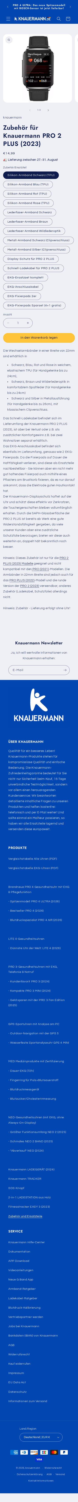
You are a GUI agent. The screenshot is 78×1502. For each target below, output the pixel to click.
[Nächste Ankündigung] (70, 6)
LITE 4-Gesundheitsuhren (26, 938)
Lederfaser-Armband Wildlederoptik (34, 231)
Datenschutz (17, 1392)
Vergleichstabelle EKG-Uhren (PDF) (33, 868)
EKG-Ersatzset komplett (25, 277)
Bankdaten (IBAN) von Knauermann (33, 1335)
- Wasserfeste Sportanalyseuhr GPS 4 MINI (38, 1042)
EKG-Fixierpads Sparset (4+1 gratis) (34, 305)
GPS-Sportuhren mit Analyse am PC (33, 1024)
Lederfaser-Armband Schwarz (29, 212)
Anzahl (7, 314)
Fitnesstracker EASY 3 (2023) (29, 1206)
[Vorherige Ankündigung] (7, 6)
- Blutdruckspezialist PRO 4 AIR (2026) (35, 920)
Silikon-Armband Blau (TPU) (27, 184)
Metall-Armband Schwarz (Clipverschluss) (38, 240)
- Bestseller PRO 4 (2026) (26, 910)
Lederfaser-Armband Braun (27, 221)
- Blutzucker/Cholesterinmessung (32, 1098)
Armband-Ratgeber (22, 1288)
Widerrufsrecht (19, 1354)
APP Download (18, 1261)
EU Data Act (17, 1382)
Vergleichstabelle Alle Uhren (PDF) (32, 858)
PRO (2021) (40, 569)
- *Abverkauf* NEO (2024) (25, 1150)
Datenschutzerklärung (30, 1474)
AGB (11, 1345)
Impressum (16, 1373)
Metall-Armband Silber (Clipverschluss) (36, 249)
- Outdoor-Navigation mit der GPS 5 (33, 1033)
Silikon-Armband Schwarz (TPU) (30, 175)
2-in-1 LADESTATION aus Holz (29, 1197)
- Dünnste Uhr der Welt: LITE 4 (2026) (34, 948)
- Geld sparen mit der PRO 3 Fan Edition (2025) (36, 1003)
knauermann (32, 1468)
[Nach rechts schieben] (48, 110)
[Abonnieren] (64, 670)
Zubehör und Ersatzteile (25, 1216)
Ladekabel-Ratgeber (22, 1298)
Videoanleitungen (20, 1270)
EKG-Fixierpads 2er (22, 296)
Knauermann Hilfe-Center (26, 1242)
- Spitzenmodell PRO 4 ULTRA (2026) (33, 901)
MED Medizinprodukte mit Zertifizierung (36, 1061)
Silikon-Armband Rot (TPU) (27, 193)
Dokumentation (19, 1251)
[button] (8, 18)
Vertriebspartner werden (25, 1317)
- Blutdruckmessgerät (23, 1089)
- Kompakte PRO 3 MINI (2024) (29, 990)
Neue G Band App (20, 1279)
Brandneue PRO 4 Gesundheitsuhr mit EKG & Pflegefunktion (38, 890)
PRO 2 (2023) (29, 585)
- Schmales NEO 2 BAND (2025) (30, 1141)
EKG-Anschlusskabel (23, 286)
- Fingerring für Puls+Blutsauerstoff (33, 1080)
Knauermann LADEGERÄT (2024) (31, 1169)
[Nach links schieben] (30, 110)
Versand (60, 1474)
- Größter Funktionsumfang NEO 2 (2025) (37, 1132)
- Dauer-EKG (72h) (21, 1070)
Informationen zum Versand (27, 1401)
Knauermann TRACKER (24, 1178)
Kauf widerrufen (19, 1363)
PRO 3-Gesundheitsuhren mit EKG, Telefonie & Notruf (33, 969)
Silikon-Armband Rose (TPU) (28, 203)
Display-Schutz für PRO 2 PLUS (30, 259)
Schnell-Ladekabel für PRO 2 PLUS (33, 268)
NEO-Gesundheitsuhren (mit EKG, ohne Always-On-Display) (36, 1120)
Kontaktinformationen (41, 1481)
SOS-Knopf (16, 1188)
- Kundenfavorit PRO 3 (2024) (29, 981)
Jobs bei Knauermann (23, 1326)
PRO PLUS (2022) (22, 580)
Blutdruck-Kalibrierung (24, 1307)
